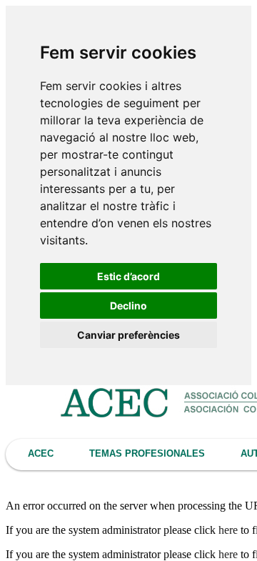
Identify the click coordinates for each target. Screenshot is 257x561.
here (228, 530)
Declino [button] (128, 305)
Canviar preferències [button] (128, 335)
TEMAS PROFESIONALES (147, 453)
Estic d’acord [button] (128, 276)
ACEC (41, 453)
